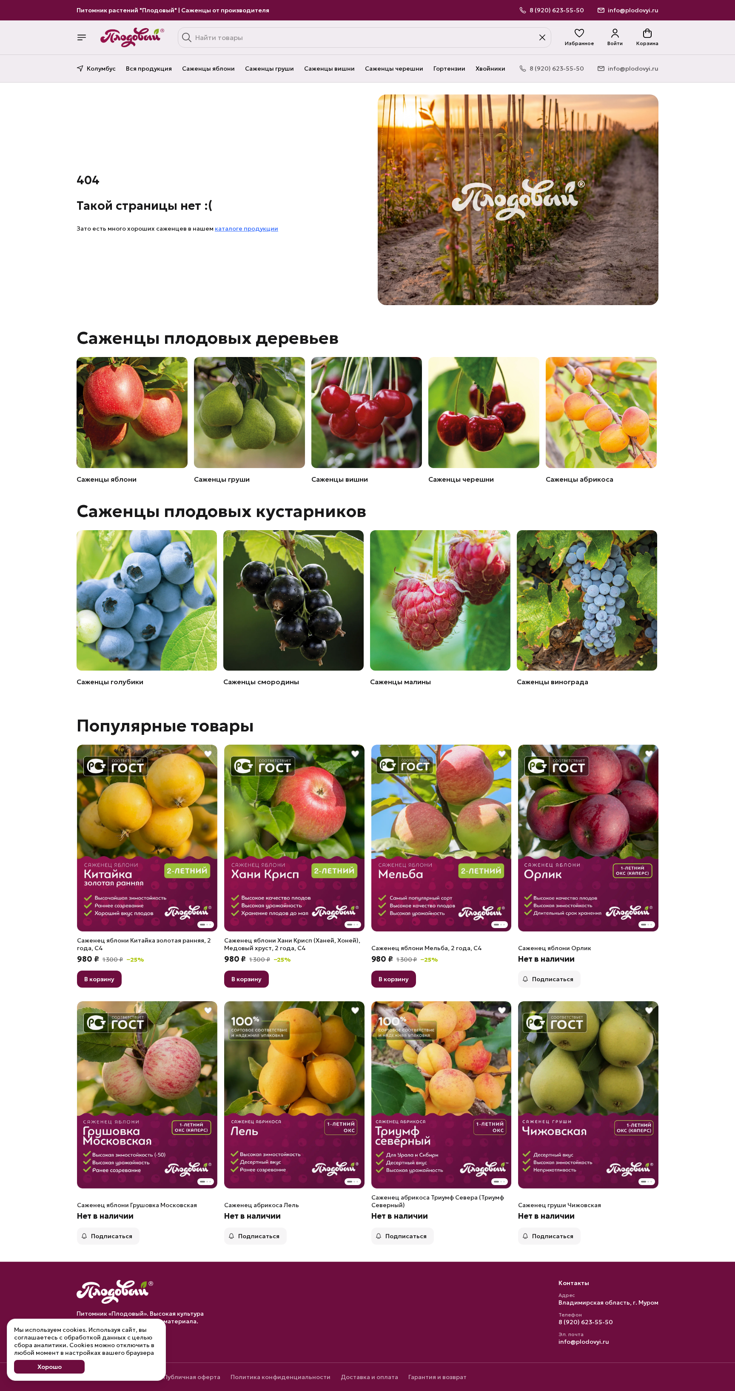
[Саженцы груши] (249, 412)
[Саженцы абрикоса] (601, 412)
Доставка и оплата (369, 1377)
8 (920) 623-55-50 (585, 1322)
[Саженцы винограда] (587, 600)
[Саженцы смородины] (293, 600)
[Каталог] (82, 37)
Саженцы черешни (394, 68)
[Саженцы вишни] (366, 412)
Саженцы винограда (552, 681)
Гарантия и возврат (437, 1377)
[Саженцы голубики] (147, 600)
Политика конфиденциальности (280, 1377)
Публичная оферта (191, 1377)
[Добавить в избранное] (208, 754)
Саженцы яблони (208, 68)
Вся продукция (149, 68)
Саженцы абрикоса (579, 479)
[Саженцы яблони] (132, 412)
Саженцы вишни (329, 68)
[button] (579, 37)
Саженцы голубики (110, 681)
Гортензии (449, 68)
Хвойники (490, 68)
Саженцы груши (269, 68)
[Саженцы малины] (440, 600)
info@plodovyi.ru (583, 1341)
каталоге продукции (246, 228)
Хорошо (49, 1367)
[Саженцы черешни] (483, 412)
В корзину (99, 979)
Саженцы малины (400, 681)
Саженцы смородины (261, 681)
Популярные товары (165, 725)
